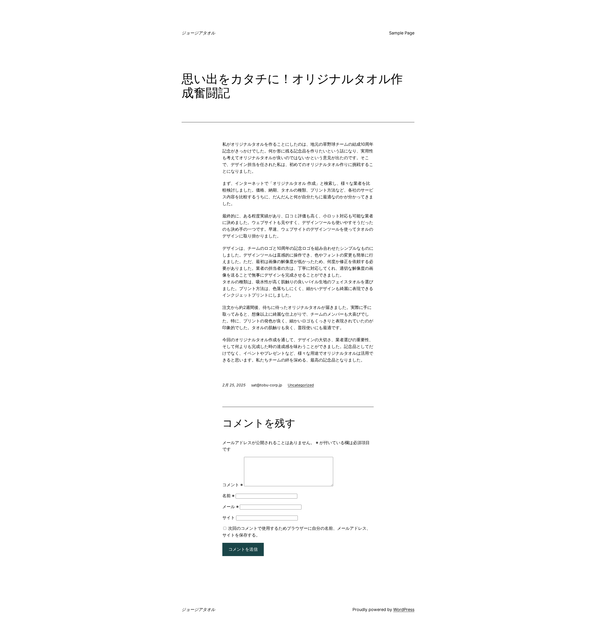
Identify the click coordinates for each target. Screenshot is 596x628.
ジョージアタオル (198, 32)
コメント (232, 484)
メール (230, 506)
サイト (228, 517)
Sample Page (401, 32)
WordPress (403, 609)
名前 (228, 495)
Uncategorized (301, 385)
